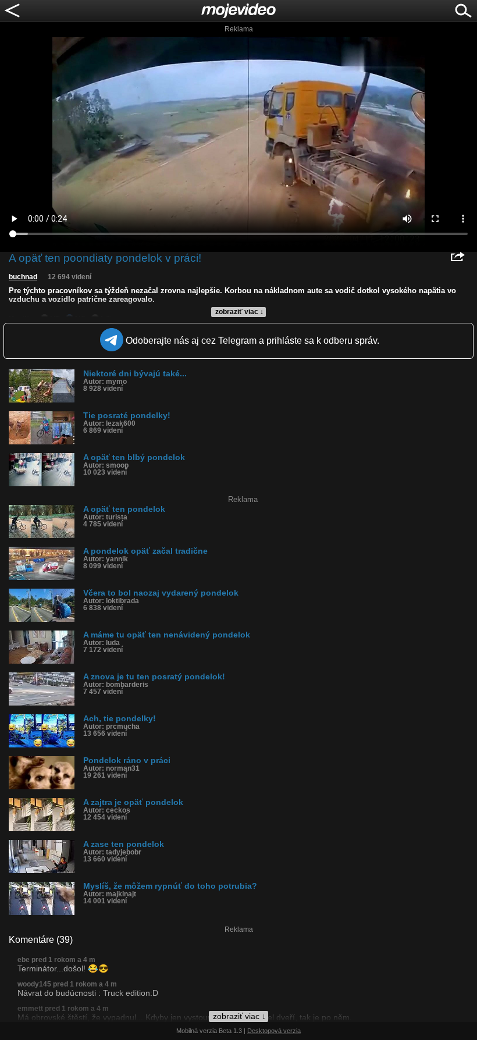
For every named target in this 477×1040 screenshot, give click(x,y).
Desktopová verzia (274, 1030)
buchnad (23, 276)
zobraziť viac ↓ (239, 312)
